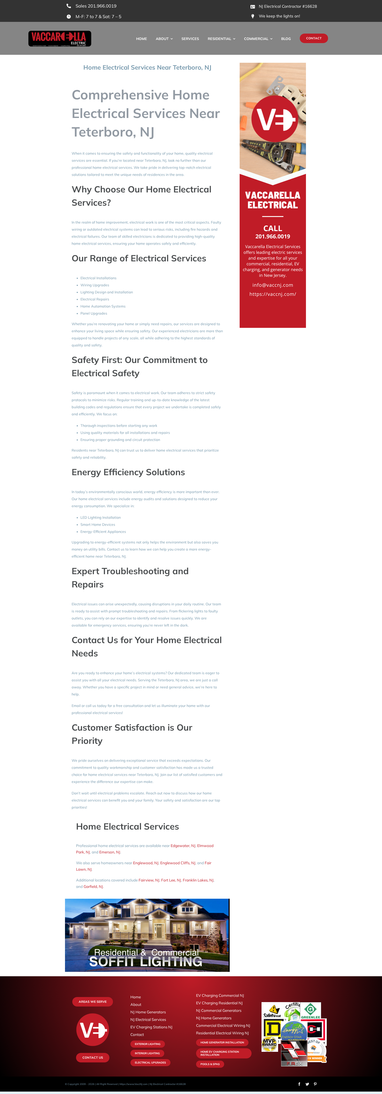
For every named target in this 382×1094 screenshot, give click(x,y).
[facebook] (299, 1084)
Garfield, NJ (93, 886)
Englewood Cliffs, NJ (177, 862)
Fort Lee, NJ (171, 880)
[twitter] (307, 1084)
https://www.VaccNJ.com (134, 1084)
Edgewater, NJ (183, 845)
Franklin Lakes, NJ (198, 880)
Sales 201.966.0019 (96, 6)
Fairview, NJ (149, 880)
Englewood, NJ (146, 862)
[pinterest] (315, 1084)
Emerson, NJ (109, 852)
